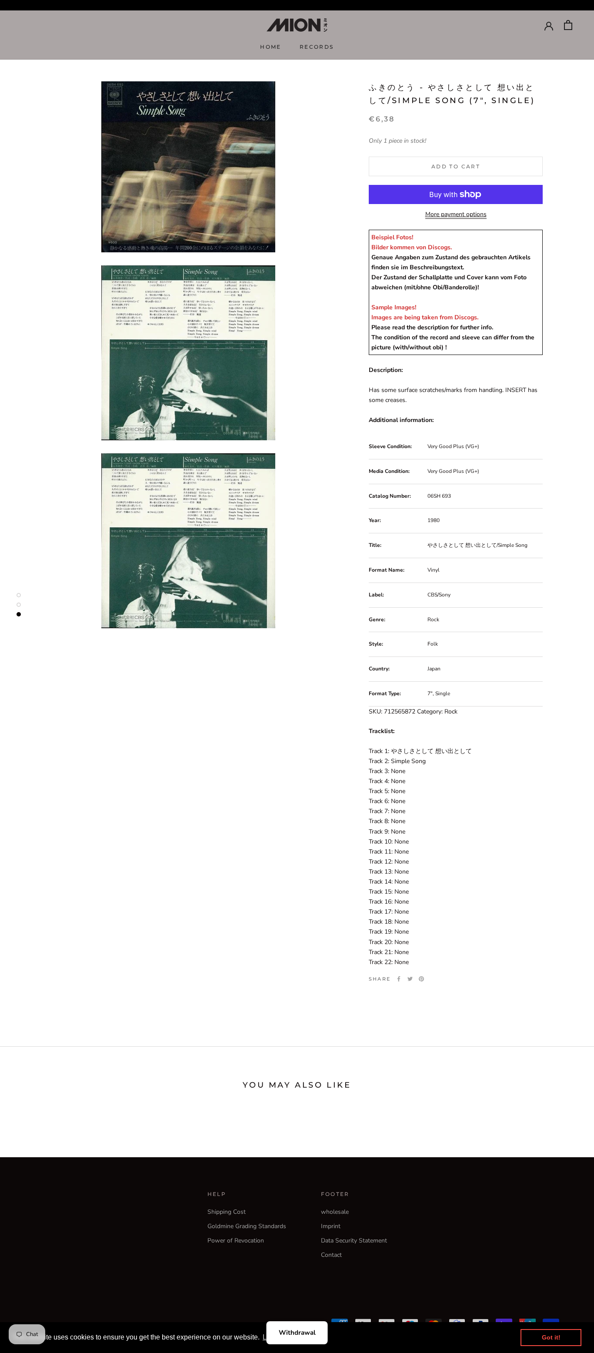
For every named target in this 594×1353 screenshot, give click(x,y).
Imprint (330, 1226)
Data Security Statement (354, 1240)
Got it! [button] (551, 1337)
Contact (331, 1255)
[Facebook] (398, 978)
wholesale (335, 1212)
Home (270, 47)
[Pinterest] (421, 978)
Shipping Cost (226, 1212)
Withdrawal (297, 1332)
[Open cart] (568, 25)
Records (317, 47)
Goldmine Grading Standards (246, 1226)
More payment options (456, 214)
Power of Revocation (235, 1240)
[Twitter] (410, 978)
